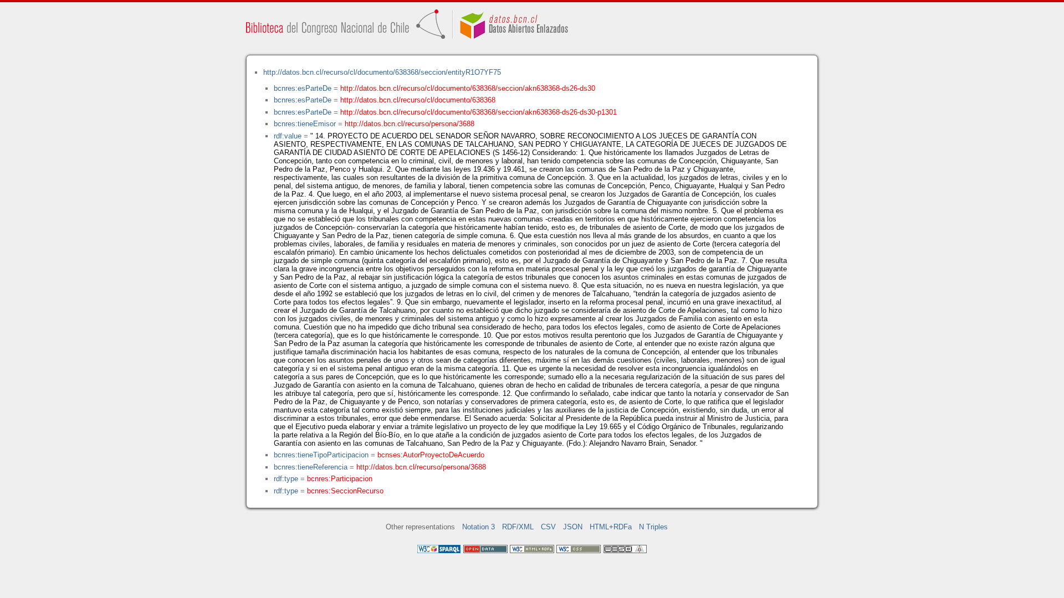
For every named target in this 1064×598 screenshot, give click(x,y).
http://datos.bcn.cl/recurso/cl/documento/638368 (417, 100)
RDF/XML (518, 527)
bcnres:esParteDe (302, 88)
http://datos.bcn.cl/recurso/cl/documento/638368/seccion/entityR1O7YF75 (382, 72)
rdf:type (286, 479)
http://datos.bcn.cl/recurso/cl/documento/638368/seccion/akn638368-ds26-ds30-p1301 (478, 112)
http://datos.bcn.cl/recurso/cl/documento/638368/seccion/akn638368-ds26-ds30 (467, 88)
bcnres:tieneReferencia (310, 467)
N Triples (653, 527)
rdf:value (287, 136)
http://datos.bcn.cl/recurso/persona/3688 (409, 124)
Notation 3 (478, 527)
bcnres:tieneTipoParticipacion (321, 455)
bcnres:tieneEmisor (305, 124)
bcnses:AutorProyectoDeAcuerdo (430, 455)
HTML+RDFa (611, 527)
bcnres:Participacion (339, 479)
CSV (548, 527)
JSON (572, 527)
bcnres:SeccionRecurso (345, 491)
